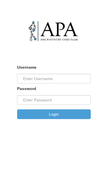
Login (54, 114)
